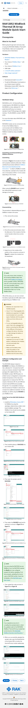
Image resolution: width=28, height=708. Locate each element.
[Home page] (3, 8)
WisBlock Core (17, 66)
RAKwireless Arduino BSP (17, 402)
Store (20, 3)
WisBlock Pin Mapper (17, 279)
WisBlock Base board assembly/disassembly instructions (13, 166)
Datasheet (8, 120)
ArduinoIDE (19, 80)
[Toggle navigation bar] (2, 3)
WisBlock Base (17, 62)
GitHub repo (14, 88)
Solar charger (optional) (11, 73)
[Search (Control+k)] (26, 3)
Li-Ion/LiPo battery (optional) (12, 70)
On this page (6, 20)
